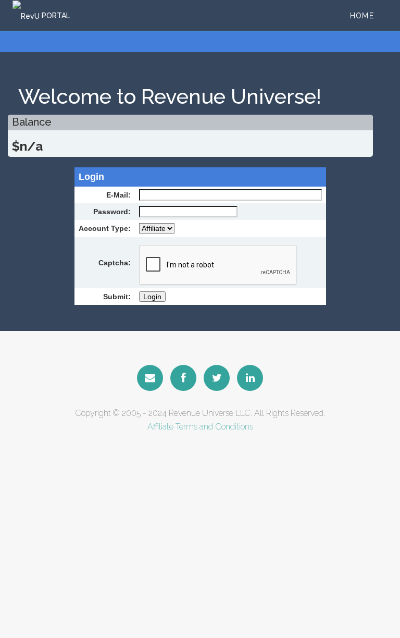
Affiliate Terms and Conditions (200, 427)
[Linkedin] (250, 378)
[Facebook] (183, 378)
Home (362, 15)
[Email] (150, 378)
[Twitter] (217, 378)
